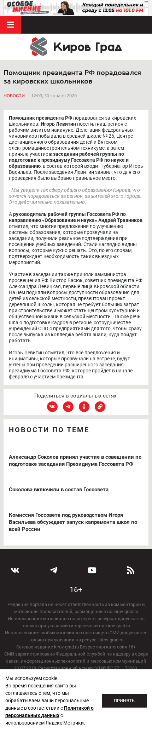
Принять (124, 700)
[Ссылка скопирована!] (100, 406)
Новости (14, 95)
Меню (10, 25)
